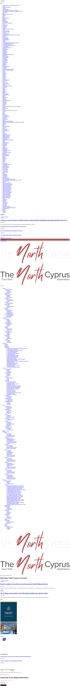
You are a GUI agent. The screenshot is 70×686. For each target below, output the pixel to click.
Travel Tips (5, 203)
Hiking (4, 92)
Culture (4, 40)
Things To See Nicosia (6, 197)
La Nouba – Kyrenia (10, 389)
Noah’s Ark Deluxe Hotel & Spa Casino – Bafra (15, 500)
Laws (4, 112)
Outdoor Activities (6, 142)
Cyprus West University (7, 47)
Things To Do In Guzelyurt (7, 184)
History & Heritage (6, 94)
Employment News (6, 66)
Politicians (4, 145)
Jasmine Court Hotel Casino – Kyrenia (13, 492)
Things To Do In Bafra (7, 182)
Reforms (4, 156)
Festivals (4, 78)
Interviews (4, 101)
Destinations (5, 50)
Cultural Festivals (6, 39)
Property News (5, 148)
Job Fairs (4, 107)
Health (4, 90)
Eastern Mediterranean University (8, 54)
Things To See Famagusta (7, 191)
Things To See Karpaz (6, 194)
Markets (4, 120)
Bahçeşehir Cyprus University (8, 14)
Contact (1, 285)
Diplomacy (4, 53)
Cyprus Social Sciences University (9, 45)
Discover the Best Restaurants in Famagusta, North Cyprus (11, 230)
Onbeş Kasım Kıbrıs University (8, 139)
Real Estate (5, 153)
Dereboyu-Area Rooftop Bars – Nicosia (14, 386)
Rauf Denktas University (7, 152)
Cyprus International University (8, 43)
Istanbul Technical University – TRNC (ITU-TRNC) (12, 106)
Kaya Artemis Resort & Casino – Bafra (14, 493)
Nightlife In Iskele (6, 135)
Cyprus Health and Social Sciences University (11, 42)
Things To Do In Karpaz (7, 186)
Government (5, 86)
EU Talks (4, 68)
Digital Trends (5, 52)
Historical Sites (5, 93)
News (4, 131)
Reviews (4, 160)
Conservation (5, 35)
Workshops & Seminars (9, 401)
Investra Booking (10, 303)
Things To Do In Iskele (7, 185)
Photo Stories (5, 143)
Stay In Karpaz (5, 169)
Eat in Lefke (5, 61)
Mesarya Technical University (8, 121)
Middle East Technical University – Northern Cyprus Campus (13, 122)
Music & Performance (6, 126)
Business (4, 19)
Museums (4, 124)
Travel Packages (5, 202)
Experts (4, 74)
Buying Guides (5, 22)
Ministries (4, 123)
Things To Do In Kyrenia (7, 187)
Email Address (3, 682)
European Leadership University (8, 69)
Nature (8, 411)
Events (4, 71)
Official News (5, 138)
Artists (8, 319)
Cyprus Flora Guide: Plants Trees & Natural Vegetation (10, 235)
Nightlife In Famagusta (7, 134)
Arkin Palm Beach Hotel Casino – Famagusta (10, 10)
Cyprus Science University (7, 44)
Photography (5, 144)
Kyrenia (4, 111)
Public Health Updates (6, 150)
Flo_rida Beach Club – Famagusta (13, 388)
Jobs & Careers (5, 108)
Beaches (4, 17)
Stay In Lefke (5, 171)
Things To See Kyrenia (7, 195)
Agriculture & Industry (6, 7)
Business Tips (5, 21)
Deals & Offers (5, 49)
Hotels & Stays (5, 97)
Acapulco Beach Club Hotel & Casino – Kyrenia (11, 5)
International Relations (6, 100)
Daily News (5, 48)
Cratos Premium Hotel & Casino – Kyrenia (14, 488)
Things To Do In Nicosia (7, 189)
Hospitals (4, 95)
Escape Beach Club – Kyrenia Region (13, 387)
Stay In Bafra (5, 165)
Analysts (4, 8)
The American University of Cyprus (13, 365)
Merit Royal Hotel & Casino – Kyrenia (13, 498)
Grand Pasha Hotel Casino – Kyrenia (13, 490)
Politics (4, 146)
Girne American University (7, 85)
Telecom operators (6, 178)
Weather (4, 212)
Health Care (5, 91)
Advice (4, 6)
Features (8, 337)
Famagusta (7, 437)
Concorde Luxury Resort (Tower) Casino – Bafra (11, 34)
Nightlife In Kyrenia (6, 136)
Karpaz (4, 109)
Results (4, 159)
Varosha (4, 209)
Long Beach (9, 451)
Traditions (4, 200)
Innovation (4, 99)
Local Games (5, 117)
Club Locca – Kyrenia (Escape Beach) (13, 385)
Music (4, 125)
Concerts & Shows (6, 33)
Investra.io (4, 104)
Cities (4, 29)
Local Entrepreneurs (6, 116)
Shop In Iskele (9, 453)
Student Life (5, 174)
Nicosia (4, 132)
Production (9, 292)
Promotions (5, 147)
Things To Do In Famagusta (7, 183)
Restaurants (5, 158)
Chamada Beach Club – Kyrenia (8, 28)
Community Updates (6, 31)
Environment (5, 67)
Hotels (4, 96)
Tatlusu (8, 466)
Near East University (10, 362)
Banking (4, 15)
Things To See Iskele (6, 193)
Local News (5, 118)
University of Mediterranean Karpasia (9, 207)
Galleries (4, 84)
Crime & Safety (5, 37)
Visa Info (4, 211)
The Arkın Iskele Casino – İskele (12, 503)
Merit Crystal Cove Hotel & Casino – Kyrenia (15, 496)
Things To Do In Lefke (7, 188)
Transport (4, 201)
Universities (5, 205)
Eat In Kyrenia (5, 60)
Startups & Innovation (6, 164)
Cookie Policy (2, 240)
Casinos (4, 27)
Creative (4, 36)
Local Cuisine (5, 115)
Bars (3, 16)
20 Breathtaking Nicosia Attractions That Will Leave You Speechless (13, 226)
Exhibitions (5, 73)
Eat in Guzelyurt (5, 57)
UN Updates (5, 204)
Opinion (4, 140)
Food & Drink (5, 82)
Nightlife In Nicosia (6, 137)
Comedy (8, 373)
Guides (4, 87)
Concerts (4, 32)
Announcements (5, 9)
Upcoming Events (6, 208)
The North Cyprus (6, 431)
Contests (8, 336)
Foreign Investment (6, 83)
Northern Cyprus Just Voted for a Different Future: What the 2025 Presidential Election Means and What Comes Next (33, 220)
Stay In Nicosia (5, 172)
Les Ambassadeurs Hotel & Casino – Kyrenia (15, 495)
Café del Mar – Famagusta (11, 381)
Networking (5, 130)
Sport (3, 162)
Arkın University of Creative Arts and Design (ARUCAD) (13, 11)
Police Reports (9, 407)
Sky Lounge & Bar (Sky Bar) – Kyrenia (14, 392)
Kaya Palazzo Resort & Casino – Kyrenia (10, 110)
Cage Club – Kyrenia (10, 382)
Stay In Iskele (5, 168)
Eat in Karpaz (5, 59)
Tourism (4, 198)
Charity (8, 369)
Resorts (4, 157)
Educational (5, 64)
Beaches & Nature (6, 18)
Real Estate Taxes (6, 154)
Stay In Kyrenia (5, 170)
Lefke (4, 113)
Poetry (8, 330)
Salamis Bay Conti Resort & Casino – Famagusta (15, 502)
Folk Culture (5, 80)
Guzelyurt (4, 89)
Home (1, 575)
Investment (4, 102)
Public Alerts (5, 149)
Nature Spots (9, 512)
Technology (5, 177)
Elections (4, 65)
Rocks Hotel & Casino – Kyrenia (12, 501)
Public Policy (5, 151)
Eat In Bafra (5, 55)
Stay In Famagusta (6, 166)
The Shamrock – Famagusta (12, 394)
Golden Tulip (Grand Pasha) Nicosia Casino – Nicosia (16, 489)
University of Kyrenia (6, 206)
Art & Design (5, 12)
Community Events (6, 30)
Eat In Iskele (5, 58)
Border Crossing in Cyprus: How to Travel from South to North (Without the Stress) (24, 584)
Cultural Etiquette (6, 38)
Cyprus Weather (5, 46)
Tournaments (5, 199)
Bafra (4, 13)
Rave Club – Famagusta (11, 391)
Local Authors (9, 329)
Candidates (4, 26)
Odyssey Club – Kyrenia (11, 390)
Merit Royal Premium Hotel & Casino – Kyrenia (15, 499)
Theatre (8, 334)
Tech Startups (5, 176)
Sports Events (5, 163)
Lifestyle (4, 114)
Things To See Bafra (6, 190)
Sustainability (5, 175)
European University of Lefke (8, 70)
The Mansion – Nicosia (11, 393)
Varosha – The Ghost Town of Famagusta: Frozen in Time (11, 660)
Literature (6, 327)
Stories (4, 173)
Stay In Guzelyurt (6, 167)
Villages (4, 210)
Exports (8, 290)
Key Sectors (9, 291)
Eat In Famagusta (6, 56)
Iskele (4, 105)
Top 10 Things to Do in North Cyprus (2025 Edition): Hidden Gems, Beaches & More (24, 593)
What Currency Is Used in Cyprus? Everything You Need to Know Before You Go (15, 656)
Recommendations (6, 155)
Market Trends (5, 119)
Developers (5, 51)
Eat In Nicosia (5, 62)
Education (4, 63)
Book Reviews (9, 328)
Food (3, 81)
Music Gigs (9, 374)
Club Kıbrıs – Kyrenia (11, 384)
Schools (4, 161)
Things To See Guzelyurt (7, 192)
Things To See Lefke (6, 196)
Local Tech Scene (10, 429)
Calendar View (9, 400)
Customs (4, 41)
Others (4, 141)
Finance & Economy (6, 79)
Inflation (4, 98)
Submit (12, 670)
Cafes (8, 516)
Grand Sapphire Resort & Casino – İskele (14, 491)
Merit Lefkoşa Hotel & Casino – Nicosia (14, 497)
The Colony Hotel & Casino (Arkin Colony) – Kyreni (16, 504)
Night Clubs (5, 133)
